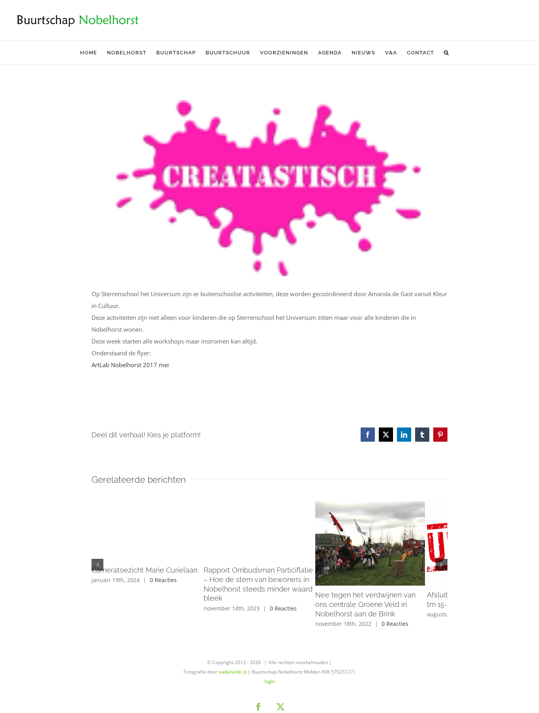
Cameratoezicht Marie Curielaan (144, 570)
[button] (446, 52)
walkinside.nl (233, 677)
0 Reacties (163, 580)
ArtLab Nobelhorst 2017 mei (130, 365)
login (269, 686)
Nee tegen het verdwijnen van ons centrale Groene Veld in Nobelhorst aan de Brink (388, 609)
